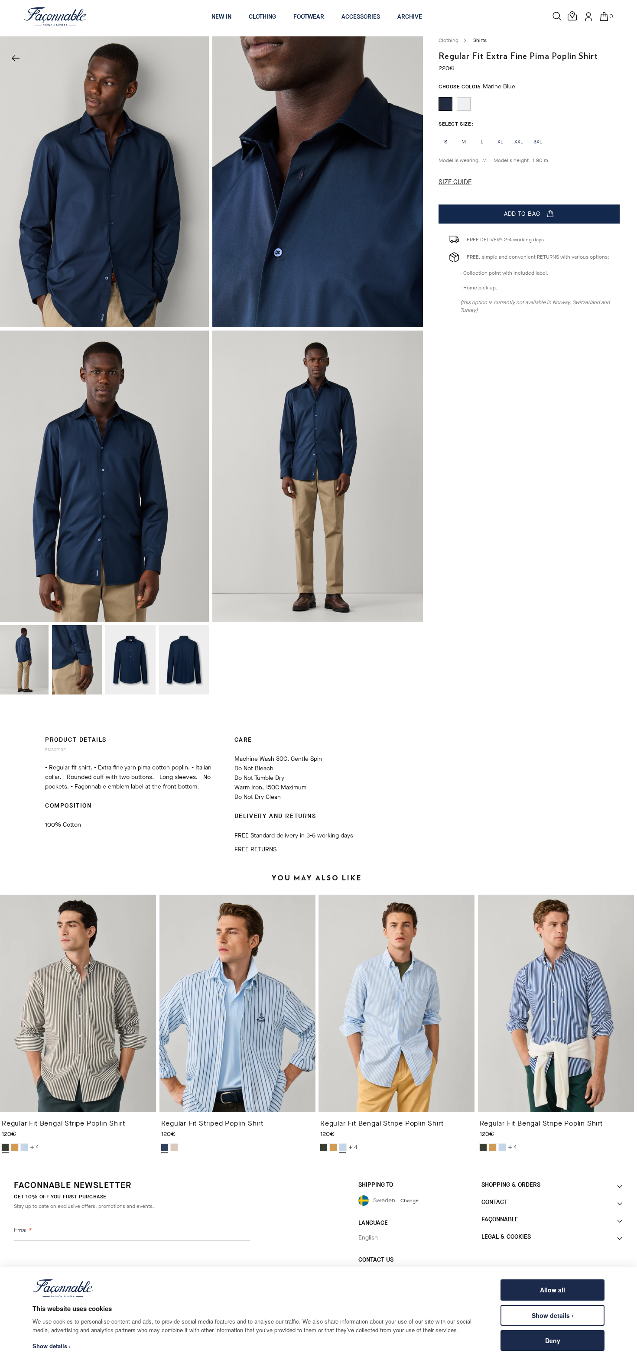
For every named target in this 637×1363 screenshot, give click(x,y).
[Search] (557, 16)
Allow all (552, 1289)
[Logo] (55, 16)
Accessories (360, 17)
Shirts (480, 40)
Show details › (553, 1315)
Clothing (262, 17)
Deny (552, 1340)
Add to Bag (522, 214)
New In (221, 17)
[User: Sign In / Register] (588, 16)
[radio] (445, 104)
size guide (455, 182)
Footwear (308, 17)
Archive (409, 17)
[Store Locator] (573, 16)
